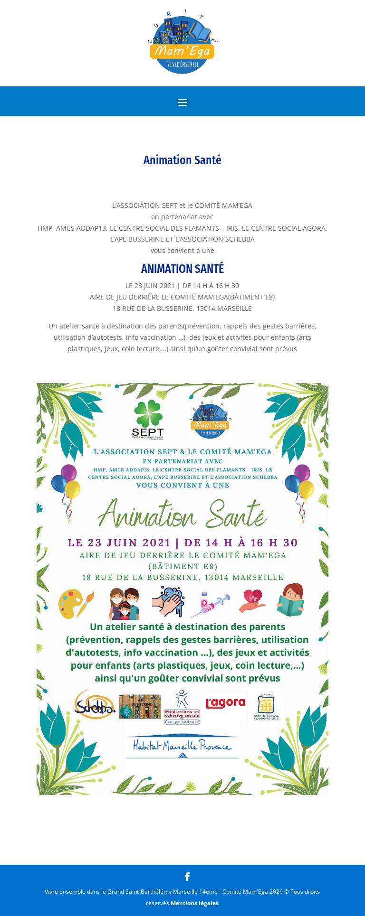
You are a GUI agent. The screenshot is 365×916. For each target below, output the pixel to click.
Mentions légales (195, 903)
